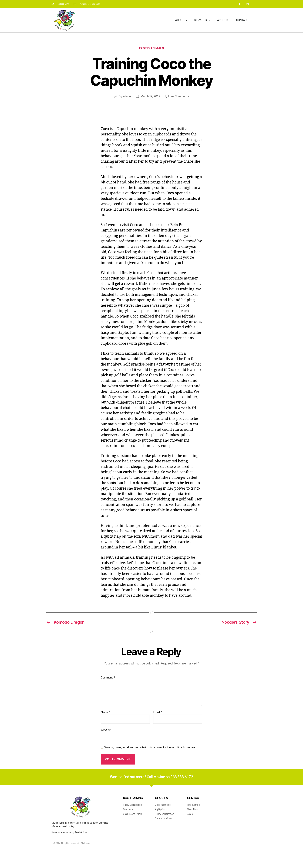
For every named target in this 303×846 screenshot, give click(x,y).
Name (105, 712)
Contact (242, 20)
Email (157, 712)
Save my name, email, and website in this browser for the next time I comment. (150, 747)
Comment (108, 677)
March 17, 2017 (150, 96)
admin (127, 96)
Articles (223, 20)
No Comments (179, 96)
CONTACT (194, 798)
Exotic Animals (151, 48)
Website (106, 729)
